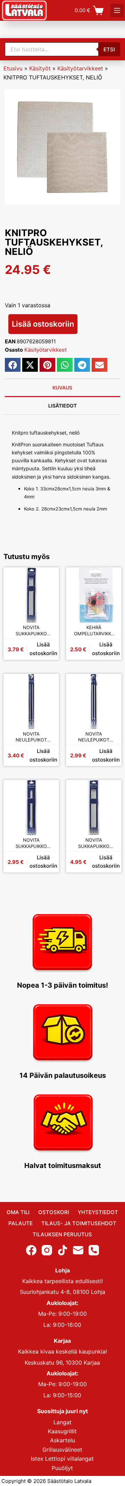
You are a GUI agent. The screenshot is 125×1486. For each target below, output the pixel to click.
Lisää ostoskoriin (43, 323)
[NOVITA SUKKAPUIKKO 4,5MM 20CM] (94, 807)
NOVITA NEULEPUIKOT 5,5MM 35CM (31, 737)
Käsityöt (40, 68)
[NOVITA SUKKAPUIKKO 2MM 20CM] (31, 807)
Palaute (20, 1223)
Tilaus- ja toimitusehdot (78, 1223)
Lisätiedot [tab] (62, 406)
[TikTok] (62, 1250)
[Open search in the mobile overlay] (62, 49)
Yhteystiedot (98, 1212)
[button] (12, 365)
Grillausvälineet (62, 1449)
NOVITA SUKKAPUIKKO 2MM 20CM (31, 843)
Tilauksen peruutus (62, 1234)
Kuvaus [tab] (62, 387)
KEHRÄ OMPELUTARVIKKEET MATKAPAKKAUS (94, 631)
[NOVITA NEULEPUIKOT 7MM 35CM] (94, 701)
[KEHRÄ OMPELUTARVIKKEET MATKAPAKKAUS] (94, 595)
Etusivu (13, 68)
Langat (62, 1422)
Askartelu (62, 1440)
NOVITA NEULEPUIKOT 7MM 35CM (93, 737)
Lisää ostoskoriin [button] (43, 648)
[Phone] (94, 1250)
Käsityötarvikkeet (80, 68)
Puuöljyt (62, 1467)
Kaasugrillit (62, 1431)
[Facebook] (31, 1250)
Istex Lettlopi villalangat (62, 1458)
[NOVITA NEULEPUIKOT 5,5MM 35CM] (31, 701)
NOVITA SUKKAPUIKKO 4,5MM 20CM (93, 843)
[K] (117, 10)
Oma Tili (18, 1212)
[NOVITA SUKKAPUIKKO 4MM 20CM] (31, 595)
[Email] (78, 1250)
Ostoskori (53, 1212)
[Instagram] (47, 1250)
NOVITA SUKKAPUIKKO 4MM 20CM (31, 631)
